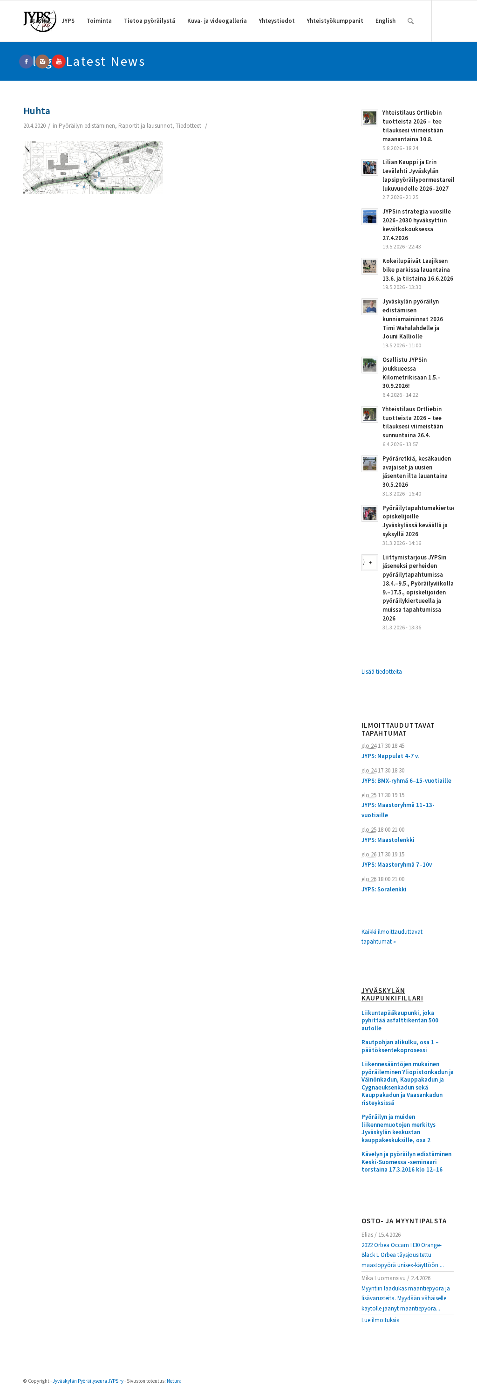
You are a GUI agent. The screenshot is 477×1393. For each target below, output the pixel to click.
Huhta (36, 110)
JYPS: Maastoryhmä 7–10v (396, 865)
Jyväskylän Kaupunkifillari (392, 994)
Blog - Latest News (84, 61)
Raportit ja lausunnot (145, 126)
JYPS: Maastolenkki (388, 840)
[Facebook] (26, 62)
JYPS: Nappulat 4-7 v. (390, 756)
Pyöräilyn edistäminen (87, 126)
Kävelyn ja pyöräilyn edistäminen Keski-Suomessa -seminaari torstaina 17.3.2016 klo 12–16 (406, 1162)
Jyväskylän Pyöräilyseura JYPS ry (88, 1381)
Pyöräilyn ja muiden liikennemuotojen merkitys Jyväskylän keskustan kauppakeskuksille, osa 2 (398, 1128)
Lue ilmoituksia (380, 1320)
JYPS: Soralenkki (384, 889)
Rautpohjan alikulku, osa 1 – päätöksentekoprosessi (400, 1046)
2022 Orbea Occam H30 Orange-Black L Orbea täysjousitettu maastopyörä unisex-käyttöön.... (402, 1255)
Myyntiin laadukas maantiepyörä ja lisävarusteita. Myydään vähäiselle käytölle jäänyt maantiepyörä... (405, 1298)
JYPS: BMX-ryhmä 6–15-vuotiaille (406, 781)
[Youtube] (59, 62)
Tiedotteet (188, 126)
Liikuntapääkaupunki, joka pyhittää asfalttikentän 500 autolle (399, 1020)
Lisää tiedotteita (381, 672)
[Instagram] (42, 62)
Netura (174, 1381)
